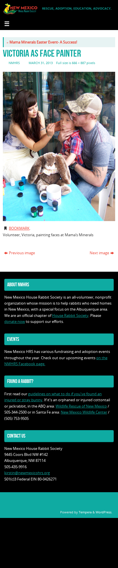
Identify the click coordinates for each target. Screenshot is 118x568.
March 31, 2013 (41, 63)
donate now (14, 321)
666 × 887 (79, 63)
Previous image (22, 253)
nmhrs (14, 63)
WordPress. (104, 512)
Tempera (85, 512)
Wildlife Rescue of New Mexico (81, 406)
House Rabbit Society (70, 315)
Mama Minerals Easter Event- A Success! (42, 42)
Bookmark (19, 228)
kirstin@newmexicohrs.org (27, 472)
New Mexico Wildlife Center (84, 412)
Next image (99, 253)
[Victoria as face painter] (59, 146)
